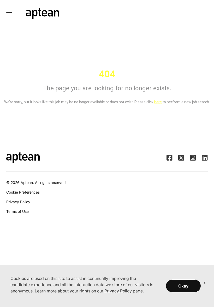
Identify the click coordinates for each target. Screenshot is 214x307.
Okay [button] (183, 286)
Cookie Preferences (23, 192)
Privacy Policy (18, 202)
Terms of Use (17, 211)
